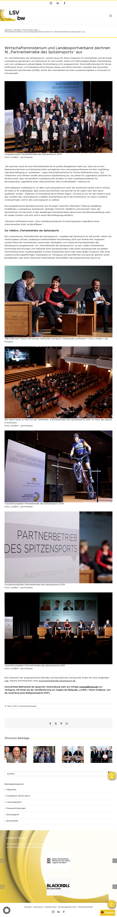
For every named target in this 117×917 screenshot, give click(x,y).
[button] (7, 754)
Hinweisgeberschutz (67, 907)
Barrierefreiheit (85, 907)
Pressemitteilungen (27, 706)
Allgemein (11, 790)
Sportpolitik (12, 821)
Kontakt (28, 907)
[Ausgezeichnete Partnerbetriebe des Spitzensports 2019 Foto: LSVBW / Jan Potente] (58, 82)
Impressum (38, 907)
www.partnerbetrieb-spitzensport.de (57, 681)
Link (7, 681)
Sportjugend (12, 815)
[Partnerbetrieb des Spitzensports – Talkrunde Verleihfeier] (58, 267)
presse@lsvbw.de (89, 687)
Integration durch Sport (18, 796)
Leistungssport (14, 802)
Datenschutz (51, 907)
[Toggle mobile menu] (110, 15)
